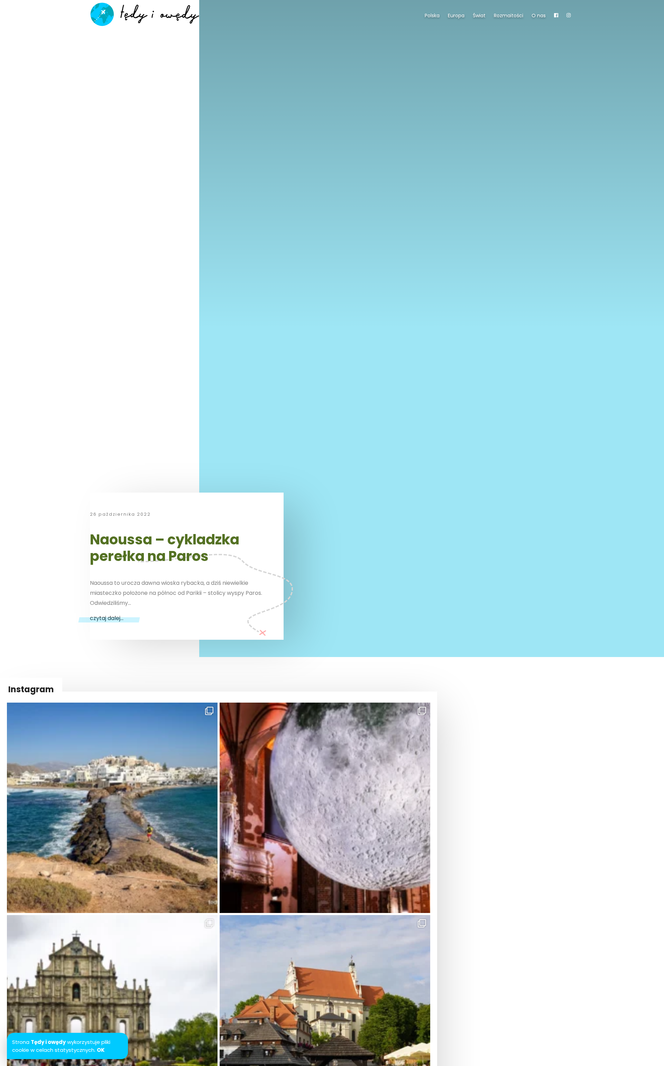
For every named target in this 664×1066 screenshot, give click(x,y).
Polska (432, 15)
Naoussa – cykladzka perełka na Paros (164, 548)
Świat (479, 15)
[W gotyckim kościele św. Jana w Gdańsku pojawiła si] (325, 808)
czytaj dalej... (106, 618)
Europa (456, 15)
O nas (539, 15)
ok (101, 1050)
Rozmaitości (508, 15)
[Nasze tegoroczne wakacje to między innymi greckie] (112, 808)
